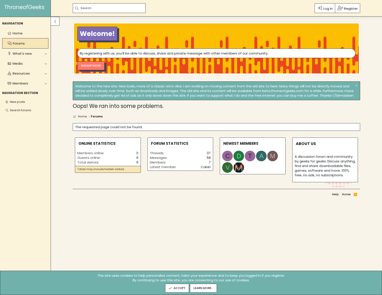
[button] (45, 53)
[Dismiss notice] (356, 86)
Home (346, 194)
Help (335, 194)
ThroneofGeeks (24, 7)
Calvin (206, 167)
